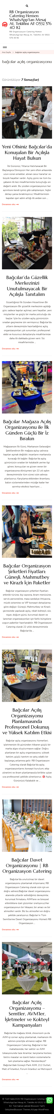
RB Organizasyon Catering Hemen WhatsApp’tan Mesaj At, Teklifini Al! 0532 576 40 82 (30, 19)
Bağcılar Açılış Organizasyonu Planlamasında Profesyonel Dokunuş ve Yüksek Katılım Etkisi (27, 721)
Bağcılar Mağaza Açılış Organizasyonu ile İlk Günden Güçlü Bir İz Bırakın (27, 430)
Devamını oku (8, 204)
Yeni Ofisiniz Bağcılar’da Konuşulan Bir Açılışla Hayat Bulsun (27, 152)
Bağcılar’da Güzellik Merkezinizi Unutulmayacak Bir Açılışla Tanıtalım (27, 286)
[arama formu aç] (27, 6)
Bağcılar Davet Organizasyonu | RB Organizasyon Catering (27, 865)
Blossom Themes (22, 1109)
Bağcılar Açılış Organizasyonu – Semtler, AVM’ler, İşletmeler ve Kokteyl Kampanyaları (27, 1014)
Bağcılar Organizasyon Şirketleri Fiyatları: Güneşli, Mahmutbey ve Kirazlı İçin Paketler (27, 574)
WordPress (43, 1109)
